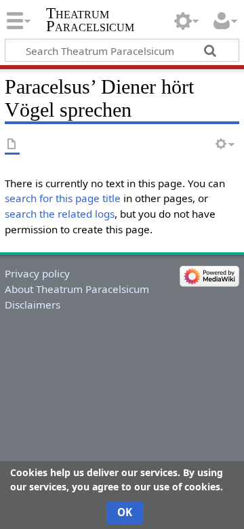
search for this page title (63, 198)
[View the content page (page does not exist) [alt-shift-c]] (12, 145)
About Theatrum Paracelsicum (77, 289)
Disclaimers (32, 304)
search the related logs (60, 213)
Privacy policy (37, 273)
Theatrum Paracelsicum (90, 19)
